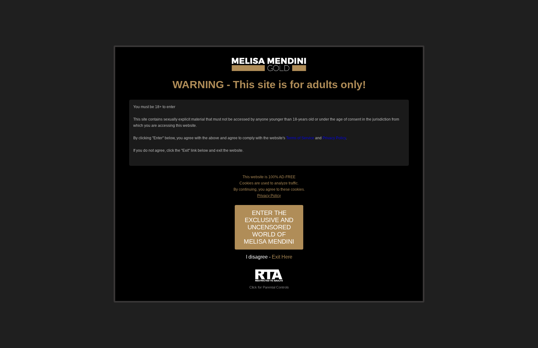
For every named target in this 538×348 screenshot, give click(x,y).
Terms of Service (300, 138)
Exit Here (282, 257)
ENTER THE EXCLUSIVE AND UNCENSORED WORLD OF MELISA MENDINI (269, 227)
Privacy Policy (334, 138)
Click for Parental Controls (269, 287)
